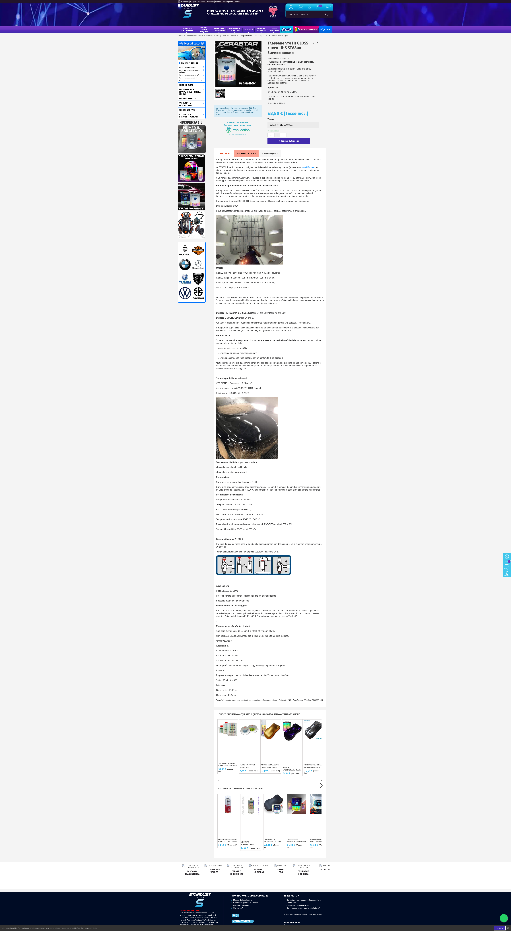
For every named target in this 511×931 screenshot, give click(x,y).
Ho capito (499, 928)
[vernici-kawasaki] (198, 293)
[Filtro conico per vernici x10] (249, 740)
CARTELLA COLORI (302, 29)
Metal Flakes (308, 167)
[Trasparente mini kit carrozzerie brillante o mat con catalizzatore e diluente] (228, 740)
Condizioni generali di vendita (245, 903)
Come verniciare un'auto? (188, 67)
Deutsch (201, 2)
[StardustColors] (188, 11)
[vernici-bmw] (185, 264)
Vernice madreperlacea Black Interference (291, 769)
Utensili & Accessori (261, 29)
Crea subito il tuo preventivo (298, 905)
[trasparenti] (191, 196)
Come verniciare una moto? (189, 75)
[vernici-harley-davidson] (198, 250)
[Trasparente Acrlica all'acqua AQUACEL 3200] (313, 740)
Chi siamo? (238, 908)
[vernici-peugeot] (198, 279)
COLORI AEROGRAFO (274, 29)
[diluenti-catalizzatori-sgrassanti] (191, 167)
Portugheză (228, 2)
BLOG (284, 29)
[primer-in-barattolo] (192, 139)
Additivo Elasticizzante (247, 843)
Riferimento (272, 58)
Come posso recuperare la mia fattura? (303, 908)
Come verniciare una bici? (188, 78)
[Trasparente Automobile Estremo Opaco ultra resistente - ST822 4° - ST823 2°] (273, 815)
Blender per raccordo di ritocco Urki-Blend (227, 840)
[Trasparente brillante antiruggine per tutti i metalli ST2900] (317, 43)
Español (210, 2)
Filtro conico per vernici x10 (247, 766)
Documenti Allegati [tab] (246, 153)
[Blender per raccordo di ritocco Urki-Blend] (228, 815)
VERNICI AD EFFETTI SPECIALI (187, 29)
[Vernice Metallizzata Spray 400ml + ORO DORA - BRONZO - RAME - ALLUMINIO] (271, 740)
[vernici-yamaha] (185, 279)
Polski (237, 2)
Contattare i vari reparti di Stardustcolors (304, 900)
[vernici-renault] (185, 250)
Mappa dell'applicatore (242, 900)
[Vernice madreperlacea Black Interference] (292, 742)
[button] (321, 781)
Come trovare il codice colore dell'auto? (189, 71)
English (193, 2)
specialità (248, 29)
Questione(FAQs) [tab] (270, 153)
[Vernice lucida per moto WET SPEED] (319, 815)
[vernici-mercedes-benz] (198, 264)
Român (218, 2)
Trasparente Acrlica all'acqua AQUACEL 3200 (313, 767)
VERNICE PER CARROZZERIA (219, 29)
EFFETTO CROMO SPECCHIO (204, 29)
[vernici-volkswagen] (185, 293)
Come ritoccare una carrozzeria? (190, 81)
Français (185, 2)
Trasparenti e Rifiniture (234, 29)
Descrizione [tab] (224, 153)
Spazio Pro (291, 903)
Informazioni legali (241, 905)
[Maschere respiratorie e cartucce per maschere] (191, 224)
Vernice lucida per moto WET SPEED (317, 840)
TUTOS (323, 29)
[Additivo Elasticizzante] (250, 816)
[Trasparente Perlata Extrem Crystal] (313, 43)
